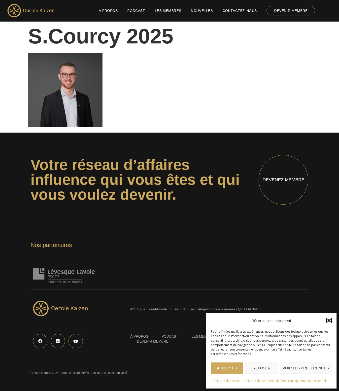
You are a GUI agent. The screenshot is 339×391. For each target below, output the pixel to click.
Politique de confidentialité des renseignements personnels (285, 381)
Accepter (227, 368)
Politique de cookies (227, 381)
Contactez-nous (240, 11)
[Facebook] (40, 341)
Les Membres (168, 11)
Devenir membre (290, 11)
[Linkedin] (58, 341)
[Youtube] (75, 341)
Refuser (262, 368)
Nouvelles (202, 11)
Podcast (136, 11)
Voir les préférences (306, 368)
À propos (108, 11)
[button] (329, 320)
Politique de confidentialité (109, 373)
